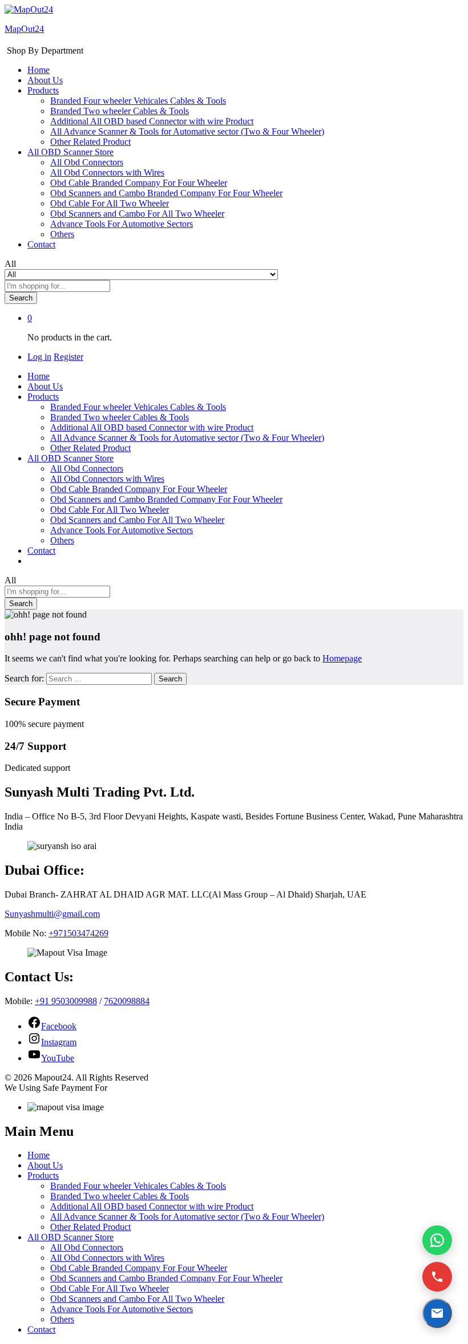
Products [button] (43, 90)
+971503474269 (78, 933)
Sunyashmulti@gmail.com (52, 914)
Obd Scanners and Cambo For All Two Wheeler (137, 213)
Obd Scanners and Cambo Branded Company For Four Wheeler (166, 193)
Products (43, 1175)
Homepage (342, 658)
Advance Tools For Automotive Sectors (121, 224)
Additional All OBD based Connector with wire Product (151, 121)
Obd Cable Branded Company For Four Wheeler (138, 183)
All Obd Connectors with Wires (107, 172)
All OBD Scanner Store (70, 1237)
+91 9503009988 (66, 1001)
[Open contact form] (437, 1313)
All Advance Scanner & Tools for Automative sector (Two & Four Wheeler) (187, 131)
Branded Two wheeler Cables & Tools (119, 111)
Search (21, 298)
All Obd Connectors (86, 162)
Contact (41, 244)
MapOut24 (24, 29)
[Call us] (437, 1277)
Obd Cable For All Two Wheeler (109, 203)
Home (38, 70)
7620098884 (127, 1001)
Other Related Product (90, 142)
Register (68, 357)
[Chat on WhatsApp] (437, 1240)
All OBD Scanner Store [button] (70, 152)
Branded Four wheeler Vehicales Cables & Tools (138, 100)
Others (62, 234)
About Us (45, 80)
